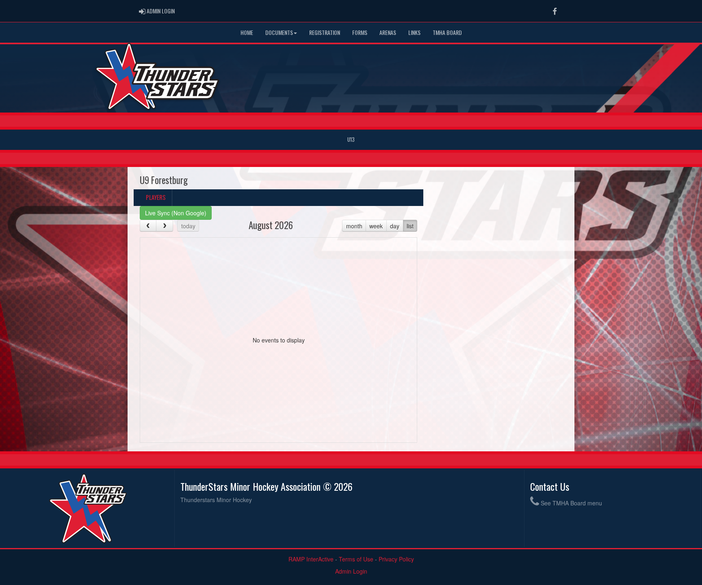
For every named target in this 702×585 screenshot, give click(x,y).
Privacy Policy (396, 559)
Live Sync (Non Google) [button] (175, 213)
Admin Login (351, 571)
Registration (324, 32)
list (410, 226)
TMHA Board (447, 32)
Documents (279, 32)
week (376, 226)
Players (156, 197)
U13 (351, 139)
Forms (359, 32)
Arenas (387, 32)
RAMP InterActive (311, 559)
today (188, 226)
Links (414, 32)
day (394, 226)
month (354, 226)
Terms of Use (356, 559)
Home (246, 32)
